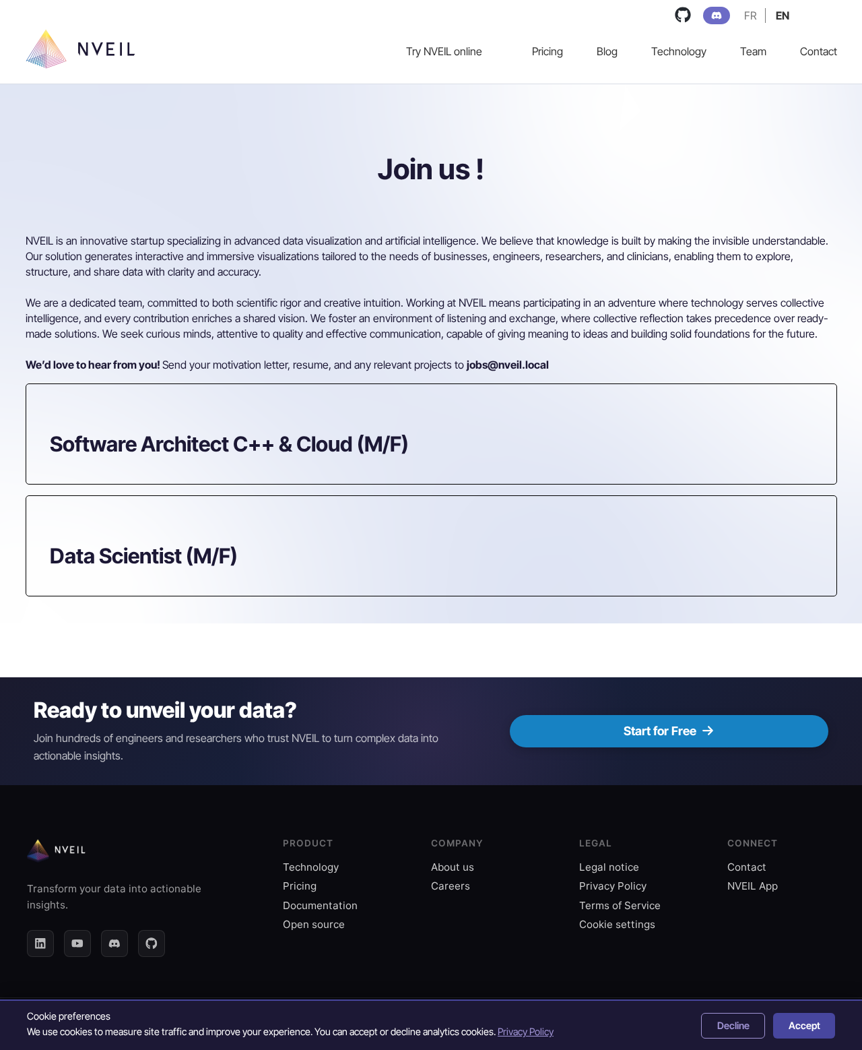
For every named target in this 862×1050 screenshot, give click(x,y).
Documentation (320, 905)
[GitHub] (151, 943)
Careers (450, 885)
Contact (746, 867)
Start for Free (660, 731)
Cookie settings (617, 924)
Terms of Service (620, 905)
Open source (314, 924)
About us (452, 867)
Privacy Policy (612, 885)
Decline (733, 1025)
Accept (804, 1025)
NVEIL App (752, 885)
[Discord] (114, 943)
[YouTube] (77, 943)
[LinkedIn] (40, 943)
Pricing (300, 885)
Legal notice (609, 867)
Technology (311, 867)
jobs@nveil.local (508, 364)
